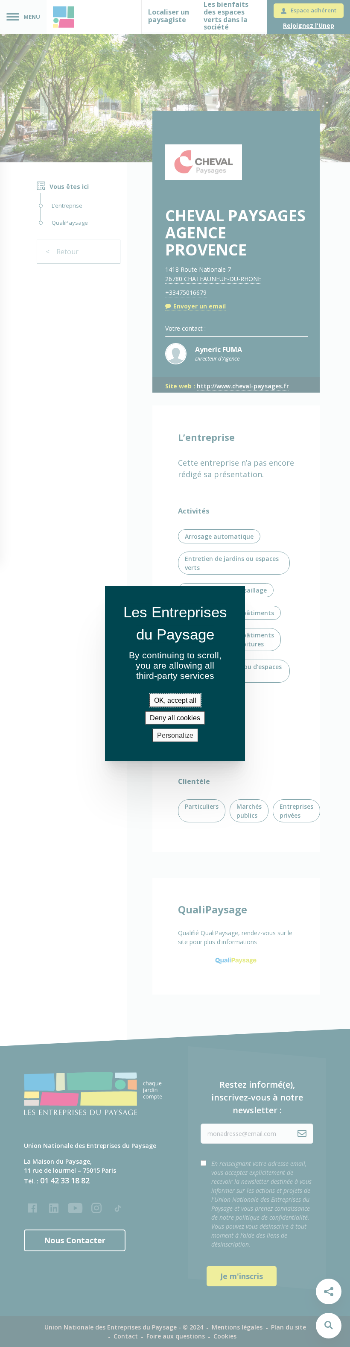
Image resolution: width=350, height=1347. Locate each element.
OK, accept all (175, 700)
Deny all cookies (175, 717)
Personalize (175, 735)
